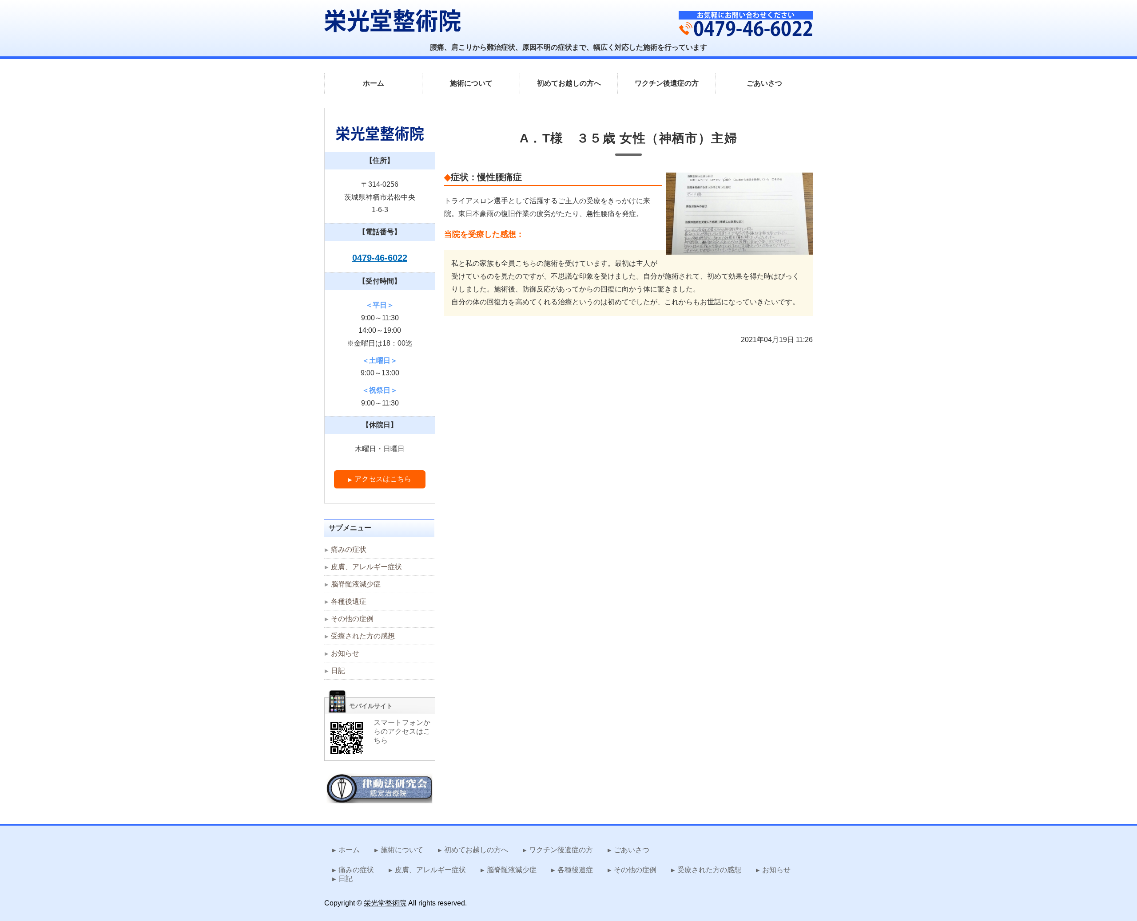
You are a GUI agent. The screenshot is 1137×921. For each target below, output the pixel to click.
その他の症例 (352, 618)
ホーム (373, 83)
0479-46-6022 (379, 258)
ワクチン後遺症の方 (667, 83)
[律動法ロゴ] (379, 797)
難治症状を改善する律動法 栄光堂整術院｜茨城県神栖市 (392, 20)
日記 (338, 670)
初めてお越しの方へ (569, 83)
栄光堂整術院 (385, 903)
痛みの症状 (348, 549)
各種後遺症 (348, 601)
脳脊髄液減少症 (356, 584)
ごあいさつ (764, 83)
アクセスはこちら (382, 479)
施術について (471, 83)
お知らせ (345, 653)
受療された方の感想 (363, 636)
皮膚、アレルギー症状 (366, 567)
